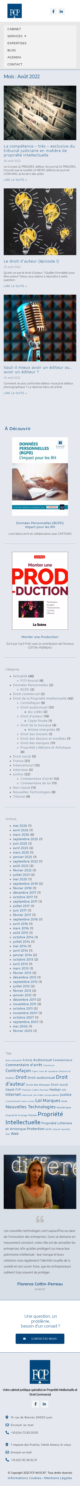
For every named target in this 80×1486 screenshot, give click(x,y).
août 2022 (20, 866)
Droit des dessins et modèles (43, 738)
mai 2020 (20, 879)
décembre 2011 (24, 999)
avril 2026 (20, 830)
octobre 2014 (23, 937)
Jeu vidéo (35, 712)
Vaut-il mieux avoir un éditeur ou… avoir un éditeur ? (38, 369)
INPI (64, 1090)
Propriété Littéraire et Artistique (45, 747)
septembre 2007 (26, 1022)
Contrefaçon (30, 703)
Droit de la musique (35, 725)
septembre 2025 (25, 839)
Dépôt (10, 1089)
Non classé (21, 787)
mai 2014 (20, 946)
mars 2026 (21, 834)
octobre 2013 (23, 959)
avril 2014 (20, 950)
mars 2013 (21, 968)
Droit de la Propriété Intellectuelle (40, 698)
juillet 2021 (21, 875)
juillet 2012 (21, 986)
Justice (18, 774)
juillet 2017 (21, 906)
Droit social (22, 756)
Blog (11, 50)
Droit (21, 1077)
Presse (32, 1115)
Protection (36, 1129)
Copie (35, 1071)
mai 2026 (20, 826)
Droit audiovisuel (34, 707)
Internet (13, 1094)
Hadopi (55, 1089)
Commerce (49, 1065)
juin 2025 (20, 843)
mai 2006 (20, 1026)
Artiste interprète (41, 729)
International (23, 765)
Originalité (11, 1115)
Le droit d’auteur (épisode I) (31, 261)
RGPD (24, 689)
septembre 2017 (25, 901)
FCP (18, 1089)
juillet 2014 (21, 941)
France (18, 761)
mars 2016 (21, 928)
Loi (38, 1100)
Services (15, 36)
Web (15, 1134)
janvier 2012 (22, 995)
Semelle (65, 1129)
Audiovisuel (42, 1060)
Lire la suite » (15, 179)
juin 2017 (20, 910)
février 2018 (22, 888)
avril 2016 (20, 924)
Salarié (56, 1129)
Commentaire (62, 1060)
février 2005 (22, 1031)
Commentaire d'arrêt (36, 779)
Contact (15, 64)
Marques (51, 1100)
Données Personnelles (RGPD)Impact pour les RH (40, 525)
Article (27, 1060)
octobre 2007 (23, 1017)
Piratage (23, 1115)
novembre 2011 (24, 1004)
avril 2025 (20, 848)
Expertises (17, 43)
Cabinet (14, 29)
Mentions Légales (58, 1478)
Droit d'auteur (31, 716)
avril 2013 (20, 964)
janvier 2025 (22, 857)
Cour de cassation (48, 1071)
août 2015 (20, 933)
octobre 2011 (23, 1008)
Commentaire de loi (35, 783)
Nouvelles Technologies (32, 792)
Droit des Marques (38, 1084)
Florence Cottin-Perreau (35, 1090)
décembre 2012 (24, 977)
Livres (31, 1101)
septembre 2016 (25, 919)
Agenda (14, 57)
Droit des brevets (34, 734)
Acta (8, 1060)
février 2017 (22, 915)
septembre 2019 (25, 884)
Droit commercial (26, 694)
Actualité (20, 676)
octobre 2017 (23, 897)
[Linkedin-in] (61, 11)
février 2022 (22, 870)
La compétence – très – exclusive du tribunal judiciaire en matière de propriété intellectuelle (39, 150)
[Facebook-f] (53, 11)
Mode (64, 1101)
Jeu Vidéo (38, 1095)
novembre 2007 (25, 1013)
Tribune (19, 796)
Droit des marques (34, 743)
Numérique (64, 1107)
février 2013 (22, 973)
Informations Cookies (24, 1478)
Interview (20, 770)
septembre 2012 (25, 982)
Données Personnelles (30, 685)
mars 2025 (21, 852)
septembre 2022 (25, 861)
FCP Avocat (29, 680)
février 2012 (22, 991)
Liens (24, 1101)
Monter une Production (40, 637)
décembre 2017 (24, 892)
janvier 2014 (22, 955)
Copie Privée (38, 721)
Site (8, 1134)
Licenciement (13, 1101)
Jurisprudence (52, 1095)
